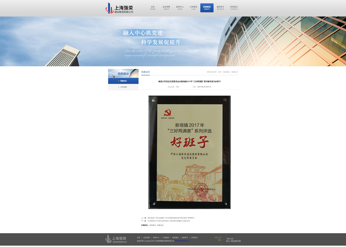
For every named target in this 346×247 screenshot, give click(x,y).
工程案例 (166, 237)
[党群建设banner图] (173, 65)
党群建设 (152, 225)
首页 (138, 237)
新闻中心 (156, 237)
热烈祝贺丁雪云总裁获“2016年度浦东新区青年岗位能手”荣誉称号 (171, 218)
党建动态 (160, 225)
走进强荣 (146, 237)
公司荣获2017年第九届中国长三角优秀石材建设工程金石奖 (169, 221)
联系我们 (194, 237)
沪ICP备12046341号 (182, 241)
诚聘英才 (185, 237)
